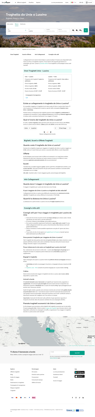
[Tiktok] (79, 397)
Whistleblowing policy (49, 409)
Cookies (31, 409)
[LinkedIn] (83, 397)
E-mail (52, 351)
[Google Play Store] (80, 372)
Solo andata (10, 24)
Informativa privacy (38, 409)
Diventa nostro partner (38, 374)
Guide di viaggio (14, 377)
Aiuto (66, 2)
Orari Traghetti (14, 54)
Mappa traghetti (15, 388)
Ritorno (16, 24)
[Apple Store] (80, 376)
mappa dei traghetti (51, 308)
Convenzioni (35, 377)
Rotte (18, 49)
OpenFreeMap (75, 345)
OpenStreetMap (92, 345)
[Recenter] (93, 338)
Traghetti (12, 49)
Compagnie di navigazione (17, 385)
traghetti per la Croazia (52, 232)
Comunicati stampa (37, 380)
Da (8, 29)
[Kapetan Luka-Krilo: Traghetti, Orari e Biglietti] (27, 98)
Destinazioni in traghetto (17, 382)
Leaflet (70, 345)
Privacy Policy (77, 356)
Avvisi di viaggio (57, 380)
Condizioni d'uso (24, 409)
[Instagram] (76, 397)
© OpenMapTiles (81, 345)
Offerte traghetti (21, 2)
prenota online (44, 63)
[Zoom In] (93, 341)
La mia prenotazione (57, 2)
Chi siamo (34, 372)
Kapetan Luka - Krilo (32, 267)
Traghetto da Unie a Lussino (28, 49)
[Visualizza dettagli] (43, 355)
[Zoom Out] (93, 343)
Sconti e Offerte (26, 54)
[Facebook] (72, 397)
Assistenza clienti (58, 374)
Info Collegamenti (40, 54)
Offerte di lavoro (36, 382)
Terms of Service (53, 358)
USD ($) (81, 2)
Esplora (38, 2)
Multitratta (22, 24)
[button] (29, 128)
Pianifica (31, 2)
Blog (11, 374)
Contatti (55, 377)
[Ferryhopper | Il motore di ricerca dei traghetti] (6, 2)
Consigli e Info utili (54, 54)
